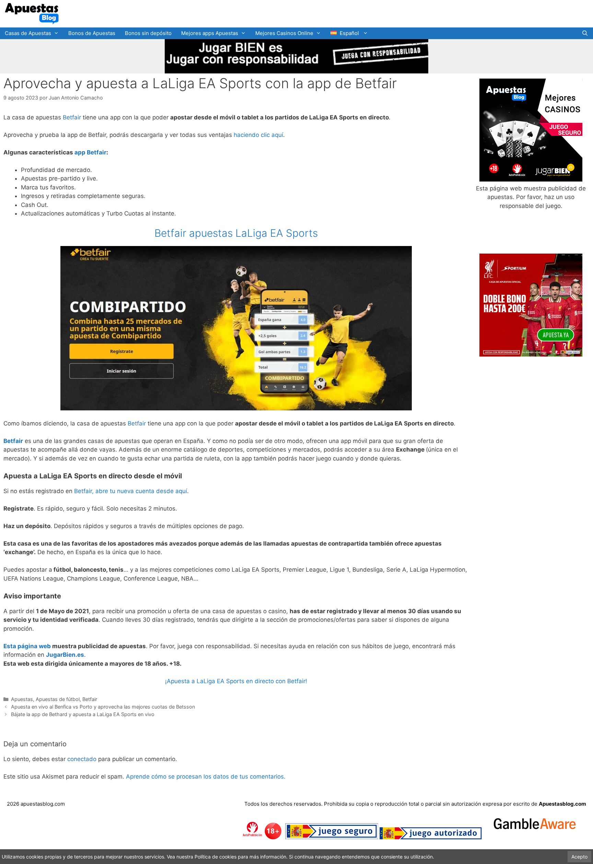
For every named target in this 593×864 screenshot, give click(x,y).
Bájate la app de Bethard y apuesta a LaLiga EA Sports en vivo (82, 714)
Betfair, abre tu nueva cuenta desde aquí (130, 491)
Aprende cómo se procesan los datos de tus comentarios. (206, 776)
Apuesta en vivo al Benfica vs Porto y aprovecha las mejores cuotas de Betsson (103, 707)
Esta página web (27, 646)
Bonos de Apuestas (91, 33)
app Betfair (90, 152)
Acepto (579, 857)
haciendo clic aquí (258, 134)
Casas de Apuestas (28, 33)
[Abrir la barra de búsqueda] (585, 33)
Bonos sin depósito (148, 33)
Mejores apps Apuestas (209, 33)
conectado (81, 759)
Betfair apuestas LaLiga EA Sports (236, 233)
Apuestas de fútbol (58, 699)
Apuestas (22, 699)
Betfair (72, 117)
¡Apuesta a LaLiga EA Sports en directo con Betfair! (236, 681)
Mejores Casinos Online (284, 33)
